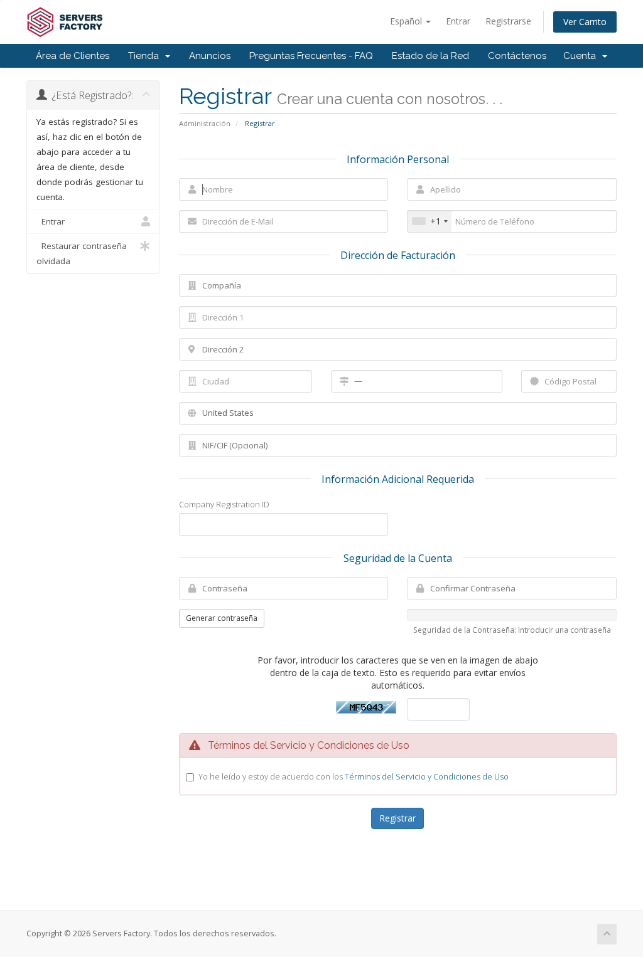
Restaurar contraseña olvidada (81, 253)
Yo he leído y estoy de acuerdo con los (353, 776)
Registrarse (508, 21)
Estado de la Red (430, 55)
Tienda (146, 55)
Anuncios (209, 55)
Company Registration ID (224, 504)
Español (407, 21)
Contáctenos (517, 55)
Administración (204, 123)
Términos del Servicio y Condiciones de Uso (427, 776)
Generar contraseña (221, 618)
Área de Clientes (72, 55)
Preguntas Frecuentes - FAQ (311, 55)
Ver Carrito (585, 22)
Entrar (458, 21)
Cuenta (582, 55)
